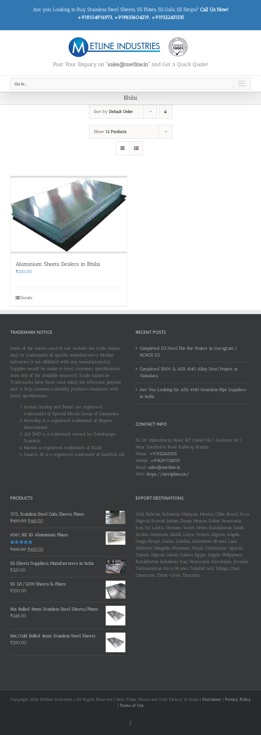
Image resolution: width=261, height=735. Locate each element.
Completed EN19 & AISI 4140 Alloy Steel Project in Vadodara (189, 372)
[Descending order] (165, 112)
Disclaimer (211, 699)
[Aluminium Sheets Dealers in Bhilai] (69, 214)
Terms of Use (132, 705)
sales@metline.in (164, 467)
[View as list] (136, 148)
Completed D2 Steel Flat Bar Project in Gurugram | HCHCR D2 (188, 351)
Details (26, 297)
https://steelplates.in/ (167, 474)
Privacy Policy (238, 699)
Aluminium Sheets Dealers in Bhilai (58, 264)
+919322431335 (163, 453)
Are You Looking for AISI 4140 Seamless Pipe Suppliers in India (193, 393)
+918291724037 (165, 460)
